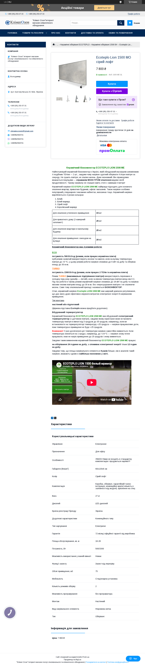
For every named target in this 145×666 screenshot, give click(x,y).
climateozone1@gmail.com (21, 131)
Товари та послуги (32, 33)
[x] (55, 418)
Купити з (107, 91)
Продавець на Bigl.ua (72, 660)
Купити (112, 84)
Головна (12, 33)
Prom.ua (86, 657)
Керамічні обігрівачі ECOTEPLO (75, 44)
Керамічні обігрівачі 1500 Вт (104, 44)
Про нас (55, 33)
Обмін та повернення (121, 33)
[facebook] (52, 418)
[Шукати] (120, 23)
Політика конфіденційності (118, 662)
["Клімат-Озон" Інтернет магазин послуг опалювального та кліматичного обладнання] (17, 24)
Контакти (70, 33)
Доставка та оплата (92, 33)
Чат (135, 658)
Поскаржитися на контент (96, 662)
